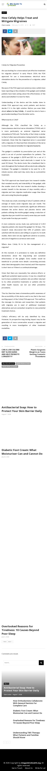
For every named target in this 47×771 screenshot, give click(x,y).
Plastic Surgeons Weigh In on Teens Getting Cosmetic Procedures (37, 353)
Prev (4, 641)
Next (9, 641)
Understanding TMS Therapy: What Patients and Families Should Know (26, 735)
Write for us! (40, 768)
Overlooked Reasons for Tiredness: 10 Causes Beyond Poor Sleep (20, 629)
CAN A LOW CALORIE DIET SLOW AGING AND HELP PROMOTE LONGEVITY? (10, 353)
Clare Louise (6, 25)
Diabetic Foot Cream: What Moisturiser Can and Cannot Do (22, 451)
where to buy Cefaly (15, 111)
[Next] (8, 742)
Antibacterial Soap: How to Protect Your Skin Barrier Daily (22, 409)
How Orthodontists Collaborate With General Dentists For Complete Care (27, 703)
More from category (10, 366)
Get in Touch (17, 768)
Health (4, 12)
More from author (23, 363)
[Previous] (5, 742)
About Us (29, 768)
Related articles (8, 363)
